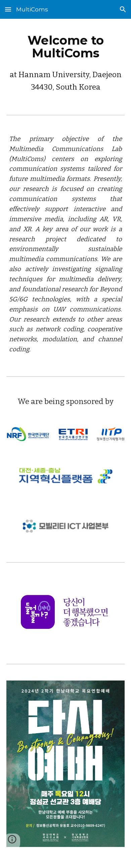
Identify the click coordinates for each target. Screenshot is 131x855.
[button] (8, 9)
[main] (65, 61)
